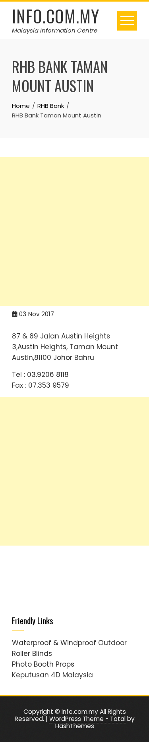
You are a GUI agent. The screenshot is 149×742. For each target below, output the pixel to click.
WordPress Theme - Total (87, 719)
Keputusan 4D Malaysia (52, 675)
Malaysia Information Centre (54, 30)
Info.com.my (55, 16)
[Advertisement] (74, 231)
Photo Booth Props (43, 664)
